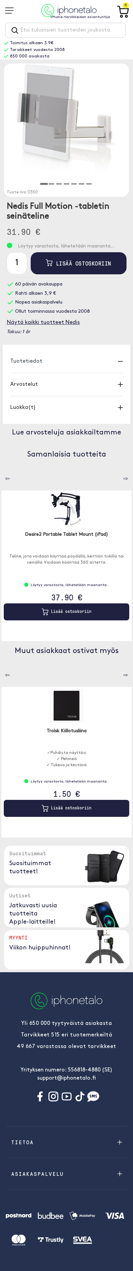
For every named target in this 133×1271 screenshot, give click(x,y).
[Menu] (11, 10)
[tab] (44, 184)
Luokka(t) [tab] (23, 407)
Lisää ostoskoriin (82, 263)
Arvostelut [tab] (24, 384)
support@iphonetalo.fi (66, 1078)
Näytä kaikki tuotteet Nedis (43, 322)
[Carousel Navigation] (2, 476)
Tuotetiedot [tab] (26, 361)
